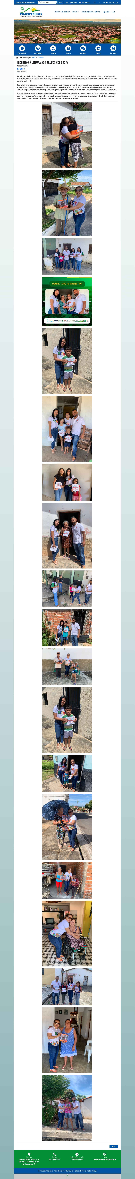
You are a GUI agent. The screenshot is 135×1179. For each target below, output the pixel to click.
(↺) (117, 2)
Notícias (41, 57)
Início (33, 57)
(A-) (114, 2)
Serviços (75, 12)
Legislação (106, 12)
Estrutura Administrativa (62, 12)
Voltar (113, 1146)
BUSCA (60, 2)
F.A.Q (113, 12)
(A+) (110, 2)
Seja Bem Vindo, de (25, 2)
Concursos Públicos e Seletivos (91, 12)
